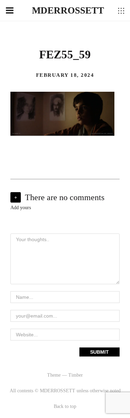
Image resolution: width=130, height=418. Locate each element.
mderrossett (68, 10)
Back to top (65, 406)
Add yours (20, 207)
